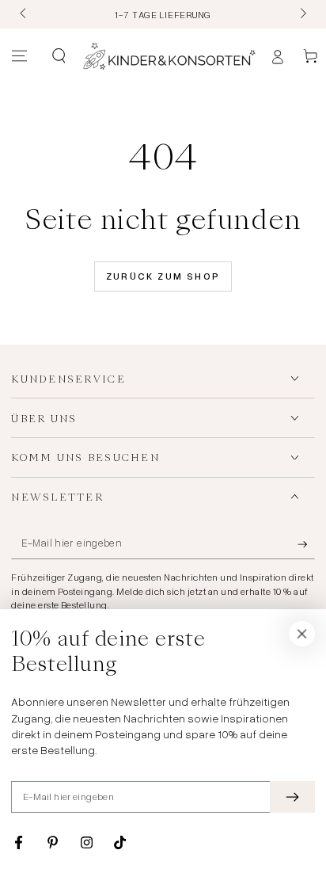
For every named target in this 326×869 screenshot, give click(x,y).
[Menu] (19, 56)
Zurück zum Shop (163, 276)
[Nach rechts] (301, 14)
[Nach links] (23, 14)
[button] (58, 56)
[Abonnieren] (306, 544)
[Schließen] (302, 633)
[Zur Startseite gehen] (169, 56)
